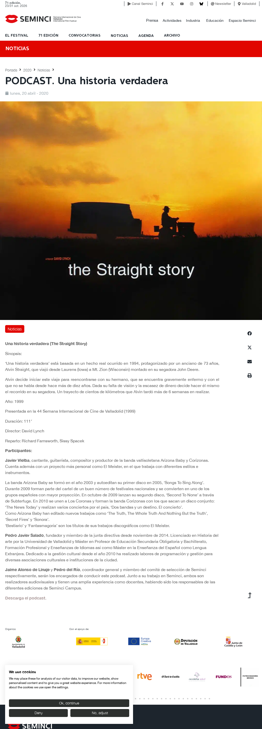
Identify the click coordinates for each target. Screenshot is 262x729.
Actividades (172, 20)
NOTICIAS (119, 36)
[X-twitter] (172, 3)
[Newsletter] (212, 4)
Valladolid (249, 4)
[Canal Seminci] (129, 4)
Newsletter (223, 4)
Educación (215, 20)
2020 (27, 70)
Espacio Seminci (242, 20)
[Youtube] (181, 3)
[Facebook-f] (162, 3)
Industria (193, 20)
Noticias (44, 70)
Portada (11, 70)
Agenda (146, 36)
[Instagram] (191, 3)
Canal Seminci (142, 4)
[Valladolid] (239, 4)
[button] (152, 20)
